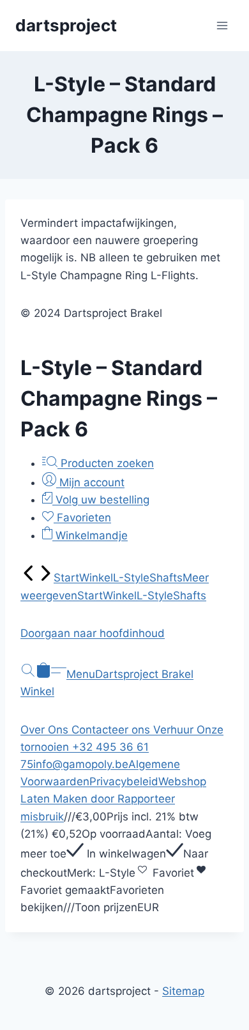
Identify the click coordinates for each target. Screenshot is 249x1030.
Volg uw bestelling (100, 499)
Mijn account (90, 482)
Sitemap (183, 991)
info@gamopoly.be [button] (80, 764)
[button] (124, 633)
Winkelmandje (90, 535)
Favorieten (82, 517)
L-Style (131, 577)
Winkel (96, 577)
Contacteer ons (112, 729)
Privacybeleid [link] (123, 781)
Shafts (166, 577)
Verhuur (175, 729)
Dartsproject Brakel (144, 674)
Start (66, 577)
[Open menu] (222, 25)
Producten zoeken (105, 463)
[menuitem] (28, 577)
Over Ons (46, 729)
